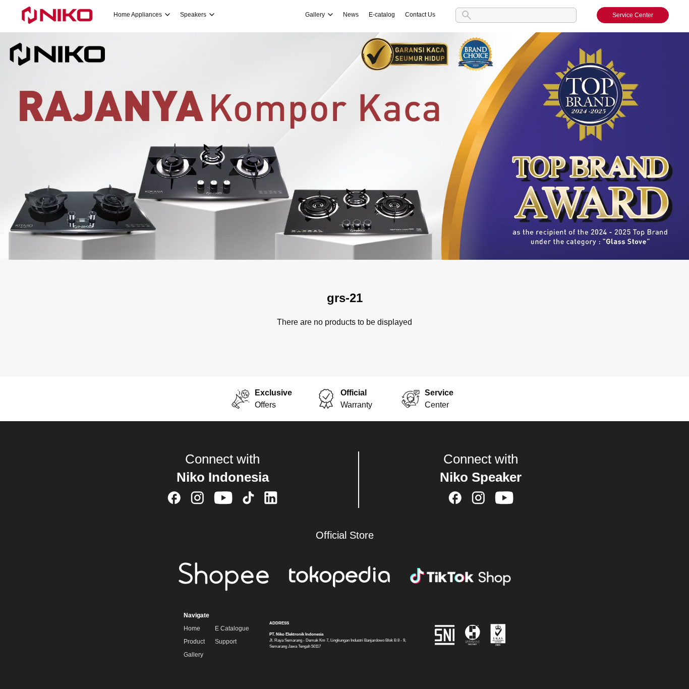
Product (194, 641)
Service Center (632, 15)
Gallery (193, 654)
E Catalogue (232, 628)
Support (226, 641)
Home (192, 628)
